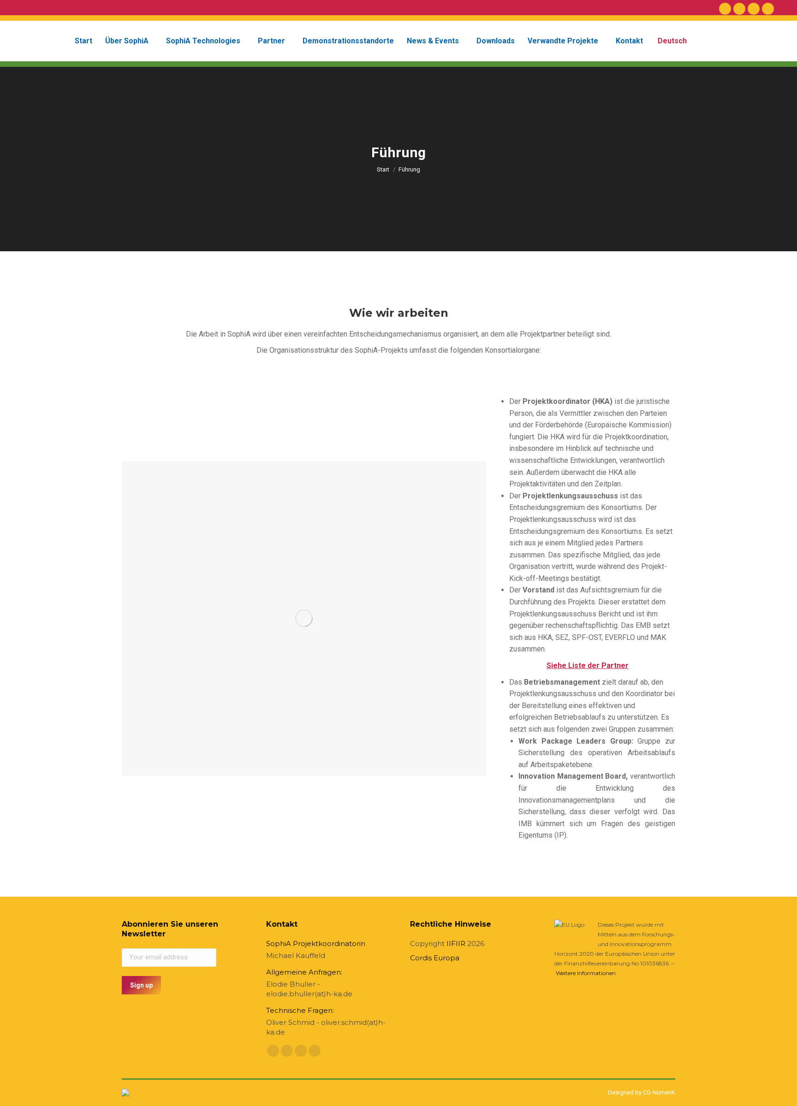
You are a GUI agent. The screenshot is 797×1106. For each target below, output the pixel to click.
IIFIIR (455, 943)
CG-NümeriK (659, 1092)
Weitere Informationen (586, 973)
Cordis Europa (434, 957)
